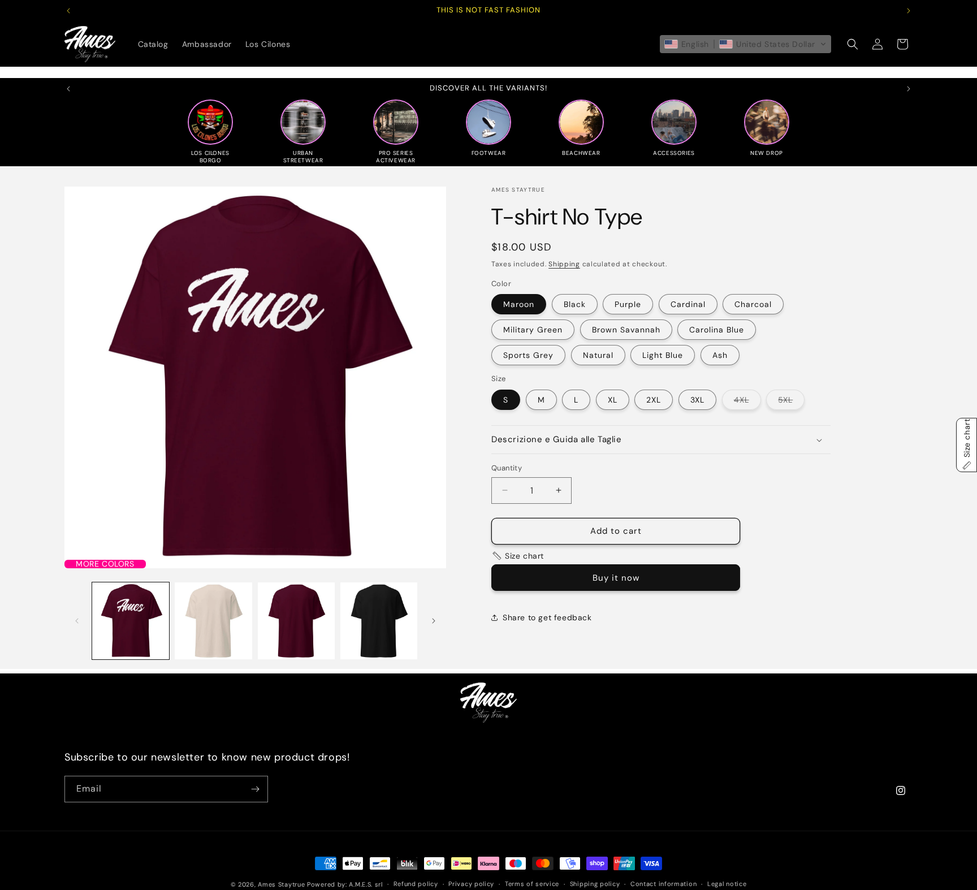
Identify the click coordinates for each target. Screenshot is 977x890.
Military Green (533, 330)
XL (612, 400)
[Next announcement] (908, 10)
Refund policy (416, 884)
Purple (628, 304)
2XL (653, 400)
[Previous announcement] (68, 10)
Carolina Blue (716, 330)
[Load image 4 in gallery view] (296, 620)
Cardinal (688, 304)
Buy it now (616, 578)
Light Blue (662, 355)
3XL (697, 400)
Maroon (518, 304)
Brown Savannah (626, 330)
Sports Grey (528, 355)
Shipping (564, 264)
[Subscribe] (255, 789)
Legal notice (726, 884)
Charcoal (753, 304)
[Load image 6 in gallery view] (378, 620)
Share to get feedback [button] (547, 617)
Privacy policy (471, 884)
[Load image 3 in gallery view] (213, 620)
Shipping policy (595, 884)
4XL (747, 402)
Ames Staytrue (281, 884)
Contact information (663, 884)
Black (575, 304)
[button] (745, 44)
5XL (791, 402)
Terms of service (532, 884)
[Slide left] (76, 620)
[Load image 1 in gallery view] (130, 620)
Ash (720, 355)
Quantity (506, 468)
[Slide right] (433, 620)
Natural (598, 355)
